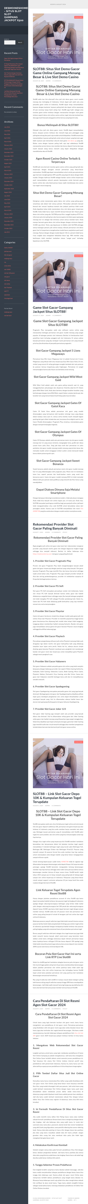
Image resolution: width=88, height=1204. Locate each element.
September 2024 (9, 188)
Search (6, 39)
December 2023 (8, 221)
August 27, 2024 (38, 315)
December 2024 (8, 181)
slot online (7, 284)
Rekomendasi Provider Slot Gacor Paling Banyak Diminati (55, 526)
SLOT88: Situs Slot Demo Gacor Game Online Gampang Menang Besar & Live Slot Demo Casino (56, 73)
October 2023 (8, 228)
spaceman (7, 295)
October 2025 (8, 159)
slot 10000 (7, 269)
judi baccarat (8, 251)
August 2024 (8, 192)
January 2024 (8, 217)
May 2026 (7, 134)
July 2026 (7, 127)
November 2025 (8, 156)
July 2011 (7, 232)
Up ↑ (75, 1200)
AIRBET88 (64, 862)
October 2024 (8, 185)
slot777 (6, 291)
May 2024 (7, 203)
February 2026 (8, 145)
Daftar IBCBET (8, 247)
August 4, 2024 (38, 1008)
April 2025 (7, 167)
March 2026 (7, 141)
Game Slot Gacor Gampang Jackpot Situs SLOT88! (53, 309)
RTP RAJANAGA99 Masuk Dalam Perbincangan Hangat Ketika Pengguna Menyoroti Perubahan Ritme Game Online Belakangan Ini (13, 83)
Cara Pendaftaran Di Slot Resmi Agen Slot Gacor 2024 (56, 1003)
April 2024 (7, 206)
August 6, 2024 (38, 805)
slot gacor (7, 276)
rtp (5, 262)
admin (48, 81)
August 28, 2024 (38, 81)
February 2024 (8, 214)
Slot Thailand (8, 287)
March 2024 (7, 210)
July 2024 (7, 196)
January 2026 (8, 149)
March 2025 (7, 170)
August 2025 (8, 163)
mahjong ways (8, 258)
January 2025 (8, 177)
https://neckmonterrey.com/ (42, 554)
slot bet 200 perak (9, 273)
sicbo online (7, 266)
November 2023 (8, 225)
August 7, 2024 (38, 532)
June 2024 (7, 199)
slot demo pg (71, 141)
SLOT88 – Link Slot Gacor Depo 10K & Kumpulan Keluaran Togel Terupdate (57, 798)
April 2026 (7, 138)
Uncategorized (8, 298)
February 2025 (8, 174)
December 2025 (8, 152)
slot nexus (7, 280)
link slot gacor (8, 255)
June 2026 (7, 130)
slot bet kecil (7, 315)
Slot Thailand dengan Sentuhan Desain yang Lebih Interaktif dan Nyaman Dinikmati (13, 74)
